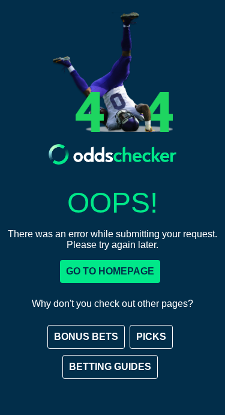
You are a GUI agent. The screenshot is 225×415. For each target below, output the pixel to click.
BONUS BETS (86, 337)
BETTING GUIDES (110, 367)
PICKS (151, 337)
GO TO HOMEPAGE (110, 271)
